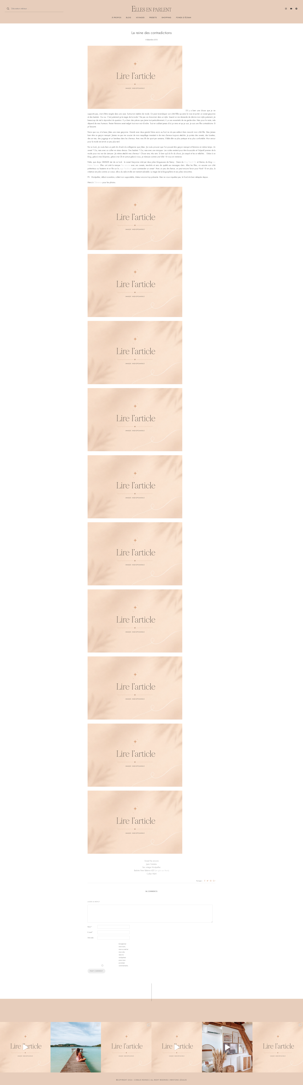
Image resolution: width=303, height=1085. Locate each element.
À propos (116, 17)
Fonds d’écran (183, 17)
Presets (153, 17)
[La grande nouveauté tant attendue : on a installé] (227, 1047)
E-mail (90, 932)
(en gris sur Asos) (162, 870)
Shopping (166, 17)
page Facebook (125, 168)
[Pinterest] (296, 9)
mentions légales (178, 1080)
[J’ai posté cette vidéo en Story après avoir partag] (25, 1047)
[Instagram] (286, 9)
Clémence (98, 182)
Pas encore (125, 165)
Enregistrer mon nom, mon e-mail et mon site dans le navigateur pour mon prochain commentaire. (123, 955)
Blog (128, 17)
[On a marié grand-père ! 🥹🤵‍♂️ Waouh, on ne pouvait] (126, 1047)
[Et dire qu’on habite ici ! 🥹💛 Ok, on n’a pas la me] (76, 1047)
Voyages (140, 17)
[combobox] (34, 8)
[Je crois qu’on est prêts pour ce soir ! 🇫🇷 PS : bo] (177, 1047)
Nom (90, 927)
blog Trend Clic (190, 162)
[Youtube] (291, 9)
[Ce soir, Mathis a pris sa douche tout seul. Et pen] (277, 1047)
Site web (91, 938)
